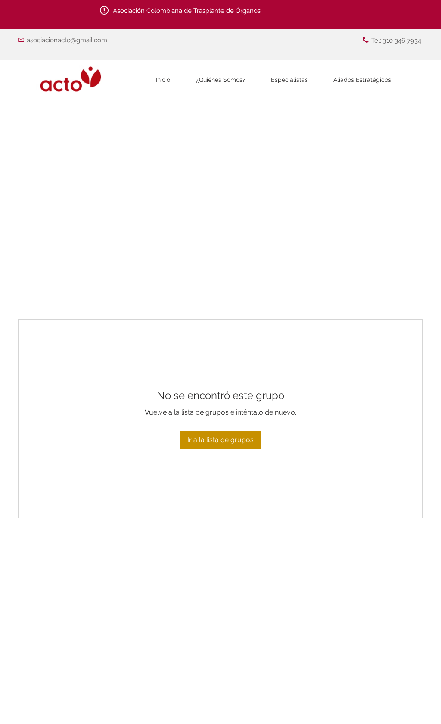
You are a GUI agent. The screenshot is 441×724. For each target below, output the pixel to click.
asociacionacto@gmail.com (67, 40)
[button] (289, 80)
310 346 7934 (402, 40)
